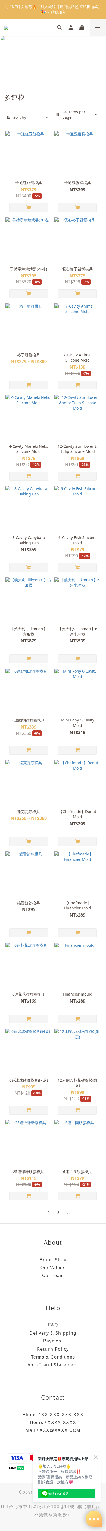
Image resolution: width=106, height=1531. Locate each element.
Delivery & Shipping (52, 1333)
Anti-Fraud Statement (53, 1365)
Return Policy (53, 1349)
